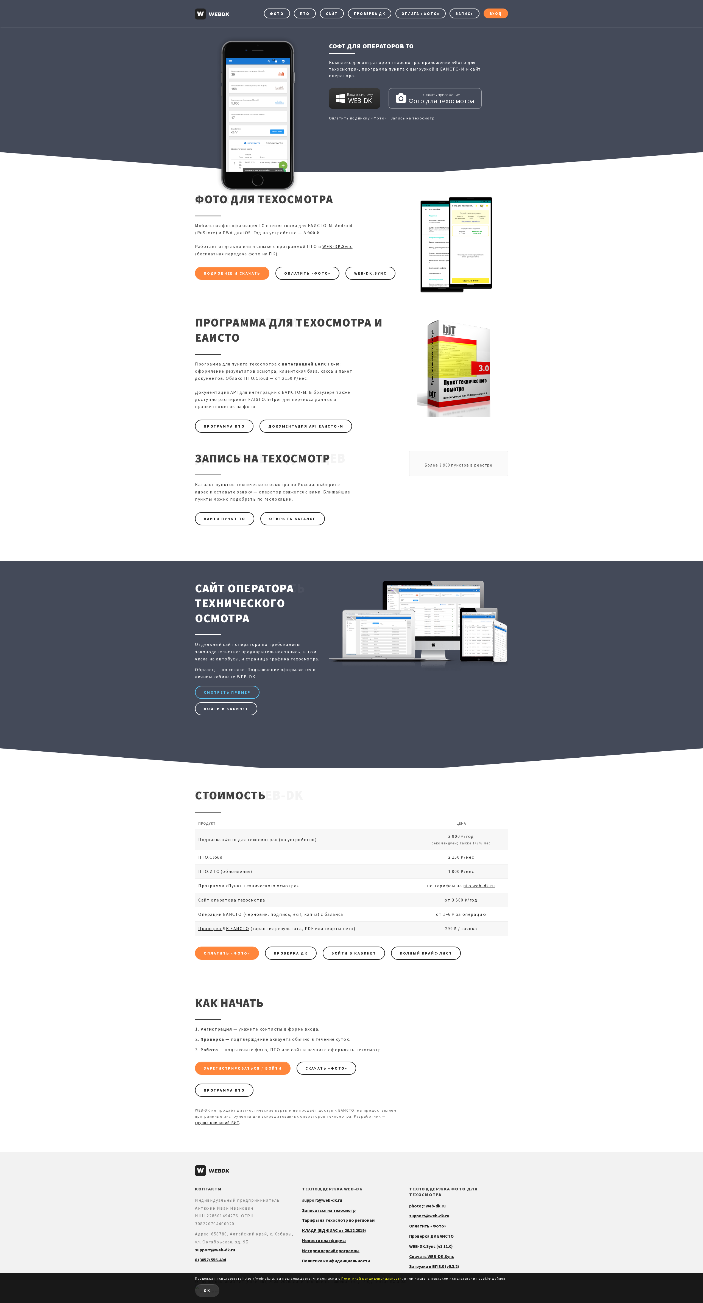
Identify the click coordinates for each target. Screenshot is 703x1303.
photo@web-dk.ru (427, 1206)
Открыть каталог (292, 518)
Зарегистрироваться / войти (243, 1068)
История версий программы (330, 1250)
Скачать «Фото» (326, 1068)
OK (207, 1290)
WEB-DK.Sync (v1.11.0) (431, 1246)
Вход (496, 13)
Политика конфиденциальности (336, 1260)
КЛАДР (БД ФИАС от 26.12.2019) (334, 1230)
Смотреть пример (227, 692)
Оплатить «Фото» (307, 273)
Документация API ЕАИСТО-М (305, 426)
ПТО (305, 13)
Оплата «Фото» (420, 13)
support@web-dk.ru (215, 1249)
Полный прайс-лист (426, 953)
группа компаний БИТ (217, 1122)
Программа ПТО (224, 426)
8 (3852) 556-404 (210, 1259)
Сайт (332, 13)
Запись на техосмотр (412, 118)
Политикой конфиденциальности (371, 1278)
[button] (354, 98)
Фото (277, 13)
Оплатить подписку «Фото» (358, 118)
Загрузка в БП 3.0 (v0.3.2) (434, 1266)
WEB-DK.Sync (337, 246)
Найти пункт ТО (225, 518)
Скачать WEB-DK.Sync (431, 1256)
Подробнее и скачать (232, 273)
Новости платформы (324, 1240)
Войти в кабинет (226, 708)
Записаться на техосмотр (329, 1210)
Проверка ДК (370, 13)
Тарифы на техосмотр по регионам (338, 1220)
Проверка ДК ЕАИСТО (223, 928)
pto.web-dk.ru (479, 885)
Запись (464, 13)
